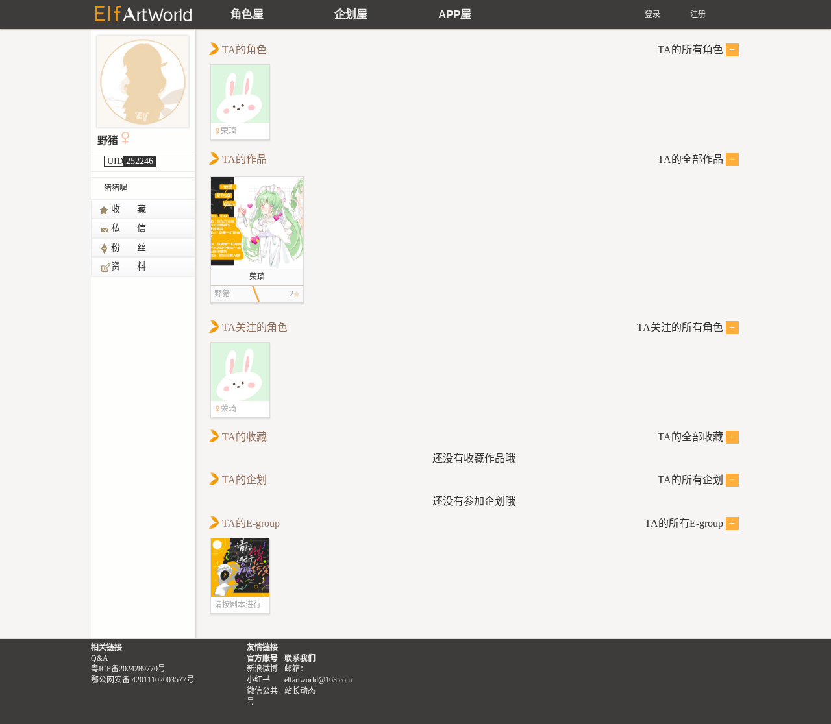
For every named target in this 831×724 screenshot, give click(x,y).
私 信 (129, 228)
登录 (652, 14)
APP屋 (454, 14)
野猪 (107, 140)
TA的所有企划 (697, 479)
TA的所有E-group (690, 523)
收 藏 (129, 209)
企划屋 (350, 14)
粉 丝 (129, 247)
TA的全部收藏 (697, 436)
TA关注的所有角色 (686, 327)
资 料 (129, 266)
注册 (698, 14)
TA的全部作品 (697, 159)
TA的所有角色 (697, 49)
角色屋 (247, 14)
